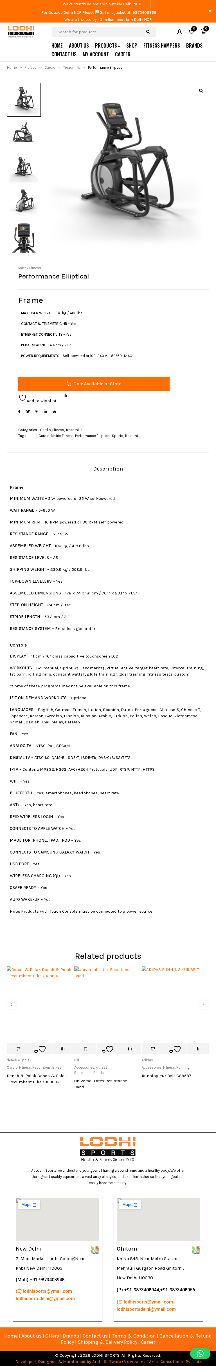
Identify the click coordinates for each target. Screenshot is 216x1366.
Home (12, 67)
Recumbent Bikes (46, 1067)
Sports (117, 436)
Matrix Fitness (29, 268)
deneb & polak (19, 1060)
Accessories (84, 1067)
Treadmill (132, 436)
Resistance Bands (89, 1073)
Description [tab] (108, 468)
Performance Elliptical (93, 436)
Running (183, 1067)
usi (76, 1060)
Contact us (95, 1336)
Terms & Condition (134, 1336)
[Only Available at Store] (18, 1048)
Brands (71, 1336)
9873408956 (144, 12)
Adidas (147, 1060)
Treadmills (71, 67)
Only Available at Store (97, 383)
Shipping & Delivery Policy (107, 1342)
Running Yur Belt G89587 (166, 1075)
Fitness (31, 67)
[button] (201, 91)
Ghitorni (128, 1248)
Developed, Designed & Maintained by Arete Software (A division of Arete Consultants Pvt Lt (106, 1361)
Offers (52, 1336)
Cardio (49, 67)
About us (31, 1336)
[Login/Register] (179, 31)
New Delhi (29, 1248)
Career (148, 1342)
